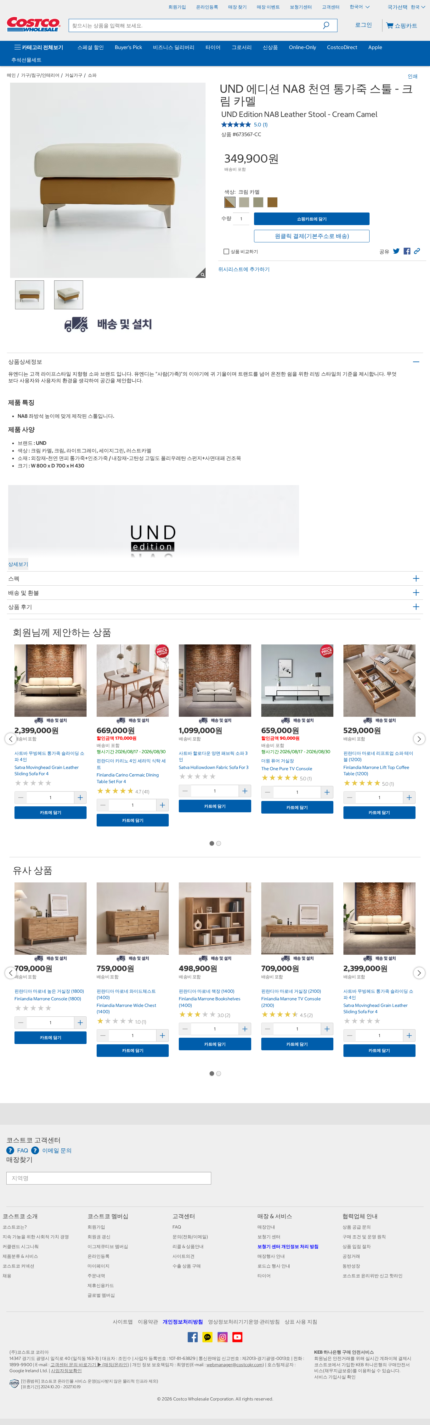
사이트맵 (123, 1321)
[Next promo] (419, 739)
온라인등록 (99, 1256)
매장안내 (266, 1227)
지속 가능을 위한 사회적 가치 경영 (36, 1237)
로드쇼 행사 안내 (273, 1266)
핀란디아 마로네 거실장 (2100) (291, 991)
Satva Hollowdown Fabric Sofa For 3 (213, 767)
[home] (33, 24)
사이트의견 (184, 1256)
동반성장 (351, 1266)
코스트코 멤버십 (108, 1216)
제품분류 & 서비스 (20, 1256)
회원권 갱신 (99, 1237)
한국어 (357, 6)
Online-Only (302, 47)
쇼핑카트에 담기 (312, 219)
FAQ (177, 1227)
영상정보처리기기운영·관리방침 (244, 1321)
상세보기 (18, 564)
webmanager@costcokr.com (235, 1364)
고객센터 (184, 1216)
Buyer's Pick (128, 47)
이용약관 (148, 1321)
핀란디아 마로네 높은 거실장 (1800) (49, 991)
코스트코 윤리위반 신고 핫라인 (372, 1276)
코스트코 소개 (20, 1216)
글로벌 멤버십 (101, 1295)
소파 (92, 75)
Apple (375, 47)
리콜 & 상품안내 (188, 1246)
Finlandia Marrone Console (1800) (47, 999)
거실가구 (73, 75)
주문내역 (96, 1276)
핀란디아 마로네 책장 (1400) (207, 991)
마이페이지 (99, 1266)
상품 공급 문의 (356, 1227)
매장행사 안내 (271, 1256)
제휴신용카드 (101, 1285)
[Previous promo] (11, 739)
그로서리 (242, 47)
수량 (226, 218)
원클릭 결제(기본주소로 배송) (312, 236)
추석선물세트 (26, 60)
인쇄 (413, 76)
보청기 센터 (268, 1237)
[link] (396, 251)
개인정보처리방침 (183, 1321)
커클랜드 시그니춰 (21, 1246)
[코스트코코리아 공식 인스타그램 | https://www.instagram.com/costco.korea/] (223, 1339)
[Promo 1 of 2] (211, 843)
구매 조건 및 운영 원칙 (364, 1237)
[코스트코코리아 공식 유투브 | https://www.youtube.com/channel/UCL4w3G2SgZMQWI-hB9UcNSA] (237, 1339)
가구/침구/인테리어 (40, 75)
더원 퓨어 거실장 (277, 761)
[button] (330, 25)
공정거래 (351, 1256)
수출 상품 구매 (187, 1266)
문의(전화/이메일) (190, 1237)
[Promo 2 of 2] (218, 843)
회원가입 (96, 1227)
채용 (7, 1276)
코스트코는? (15, 1227)
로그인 (363, 24)
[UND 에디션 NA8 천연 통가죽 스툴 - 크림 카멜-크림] (244, 202)
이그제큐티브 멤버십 (108, 1246)
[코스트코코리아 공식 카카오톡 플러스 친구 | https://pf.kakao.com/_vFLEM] (207, 1339)
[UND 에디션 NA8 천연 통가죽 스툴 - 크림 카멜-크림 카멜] (229, 202)
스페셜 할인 (90, 47)
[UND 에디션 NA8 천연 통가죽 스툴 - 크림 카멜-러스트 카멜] (272, 202)
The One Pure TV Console (286, 768)
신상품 (270, 47)
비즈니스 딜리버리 (174, 47)
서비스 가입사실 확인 (335, 1377)
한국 (415, 7)
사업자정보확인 (66, 1370)
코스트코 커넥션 (18, 1266)
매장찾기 (19, 1159)
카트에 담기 (50, 812)
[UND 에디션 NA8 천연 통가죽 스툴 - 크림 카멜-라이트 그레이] (258, 202)
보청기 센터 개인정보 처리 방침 (288, 1246)
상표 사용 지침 (301, 1321)
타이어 (213, 47)
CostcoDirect (342, 47)
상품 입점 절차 (356, 1246)
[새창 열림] (15, 1385)
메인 (11, 75)
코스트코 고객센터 (33, 1140)
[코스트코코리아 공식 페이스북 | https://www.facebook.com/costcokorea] (193, 1339)
